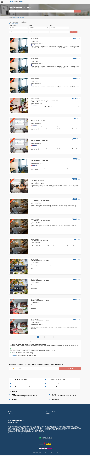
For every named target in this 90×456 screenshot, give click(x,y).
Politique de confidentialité (16, 421)
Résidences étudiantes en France (58, 379)
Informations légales (14, 422)
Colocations (75, 426)
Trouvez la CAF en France (21, 379)
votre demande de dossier (50, 354)
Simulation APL (54, 386)
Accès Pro (49, 415)
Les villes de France (69, 426)
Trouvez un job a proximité (21, 383)
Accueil (10, 411)
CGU (9, 417)
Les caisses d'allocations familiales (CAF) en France (66, 428)
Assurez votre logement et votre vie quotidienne (22, 401)
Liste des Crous (57, 426)
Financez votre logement (56, 383)
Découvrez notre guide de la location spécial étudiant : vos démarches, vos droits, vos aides (24, 396)
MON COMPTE (47, 2)
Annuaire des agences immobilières (51, 427)
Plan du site (11, 413)
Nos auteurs (63, 426)
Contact (48, 413)
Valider (73, 31)
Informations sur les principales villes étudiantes (66, 427)
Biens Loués (55, 429)
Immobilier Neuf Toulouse (49, 426)
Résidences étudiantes (62, 429)
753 (49, 336)
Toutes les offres (51, 411)
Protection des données (15, 419)
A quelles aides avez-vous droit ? (23, 386)
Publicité (10, 415)
